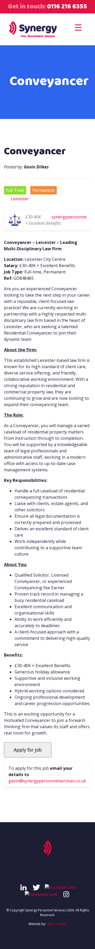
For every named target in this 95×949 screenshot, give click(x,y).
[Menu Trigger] (78, 27)
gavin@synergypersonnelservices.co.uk (47, 781)
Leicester (20, 199)
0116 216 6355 (66, 6)
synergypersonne (69, 217)
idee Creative (56, 924)
